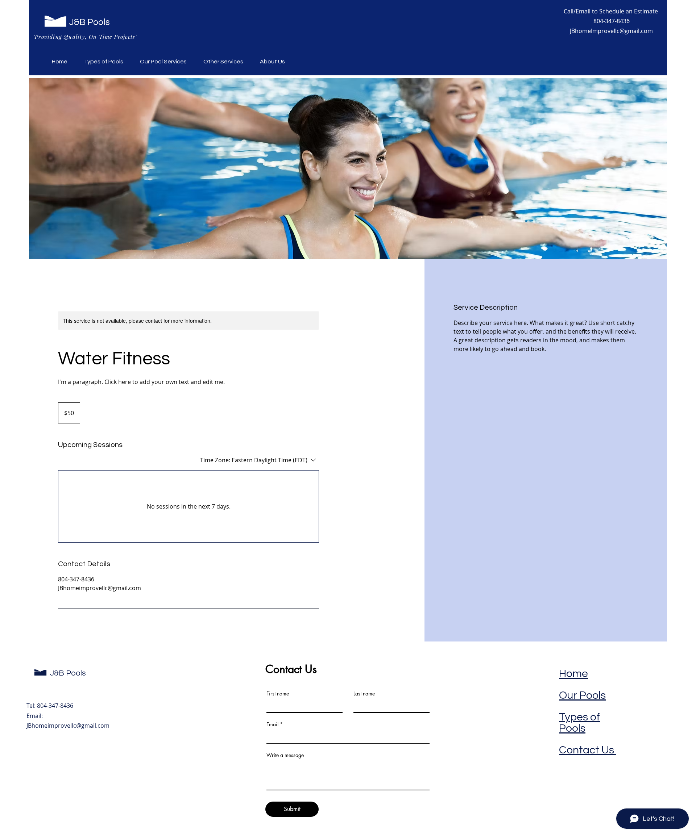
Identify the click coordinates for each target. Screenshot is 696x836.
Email (272, 724)
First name (277, 693)
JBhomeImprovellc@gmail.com (611, 31)
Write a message (285, 755)
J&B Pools (89, 22)
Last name (364, 693)
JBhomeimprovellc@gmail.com (67, 726)
